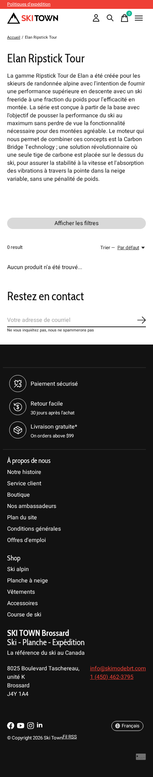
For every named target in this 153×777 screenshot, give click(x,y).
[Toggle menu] (139, 18)
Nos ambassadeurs (31, 506)
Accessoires (22, 603)
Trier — (107, 247)
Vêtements (21, 592)
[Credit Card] (141, 758)
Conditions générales (34, 529)
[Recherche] (110, 18)
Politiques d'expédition (29, 4)
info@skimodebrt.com (118, 668)
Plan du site (22, 517)
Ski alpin (18, 569)
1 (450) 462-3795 (111, 677)
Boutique (18, 495)
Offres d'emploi (26, 540)
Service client (24, 483)
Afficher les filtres (76, 223)
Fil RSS (70, 736)
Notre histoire (24, 472)
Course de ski (24, 614)
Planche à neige (27, 580)
